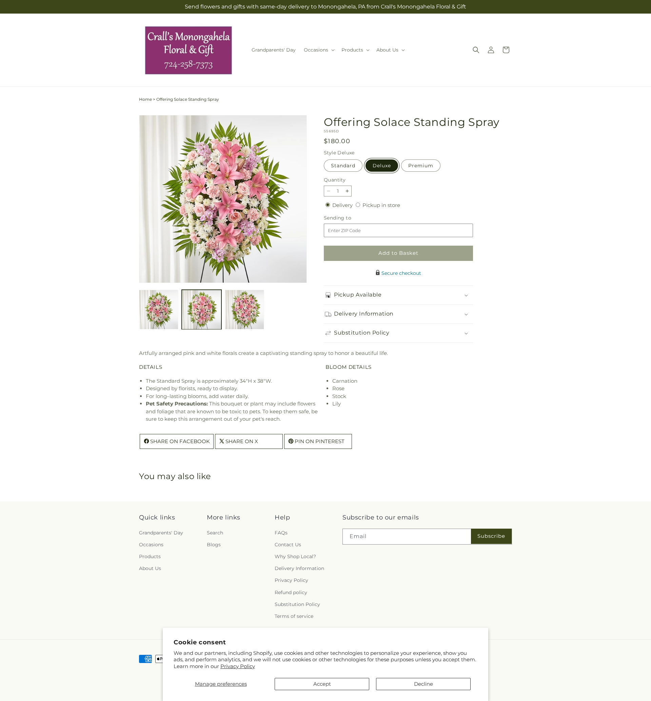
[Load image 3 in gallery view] (244, 309)
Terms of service (294, 616)
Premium (420, 166)
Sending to (348, 218)
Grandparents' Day (161, 532)
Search (215, 532)
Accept (322, 684)
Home (145, 99)
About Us (150, 568)
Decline (423, 684)
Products (150, 556)
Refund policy (291, 592)
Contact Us (288, 545)
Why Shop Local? (295, 556)
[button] (318, 50)
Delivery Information (299, 568)
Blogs (214, 545)
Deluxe (382, 166)
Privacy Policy (237, 666)
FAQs (281, 532)
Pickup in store (381, 205)
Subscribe (491, 536)
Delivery (343, 205)
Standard (343, 166)
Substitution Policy (297, 604)
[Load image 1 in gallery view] (158, 309)
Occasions (151, 545)
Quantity (335, 180)
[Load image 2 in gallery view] (201, 309)
